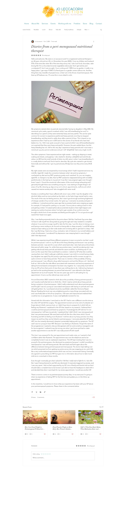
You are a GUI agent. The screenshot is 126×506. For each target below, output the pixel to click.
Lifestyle (79, 29)
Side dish (58, 29)
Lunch (43, 29)
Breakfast (36, 29)
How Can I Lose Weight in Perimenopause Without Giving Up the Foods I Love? (35, 428)
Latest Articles (26, 29)
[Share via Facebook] (32, 392)
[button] (101, 29)
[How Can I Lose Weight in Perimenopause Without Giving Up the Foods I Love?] (35, 417)
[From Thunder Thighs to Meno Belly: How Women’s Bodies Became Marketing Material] (63, 417)
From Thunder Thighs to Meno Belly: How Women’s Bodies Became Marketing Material (62, 428)
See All (101, 407)
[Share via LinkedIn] (40, 392)
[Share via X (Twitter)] (36, 392)
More (86, 29)
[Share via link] (45, 392)
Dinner (50, 29)
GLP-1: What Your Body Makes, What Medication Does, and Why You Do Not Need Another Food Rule (90, 428)
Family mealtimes (68, 29)
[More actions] (94, 41)
